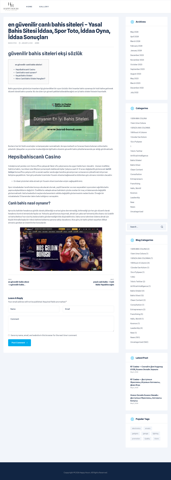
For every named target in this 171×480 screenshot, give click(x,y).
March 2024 (135, 41)
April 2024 (134, 37)
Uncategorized (136, 211)
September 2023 (137, 69)
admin (37, 43)
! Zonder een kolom (138, 137)
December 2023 (137, 55)
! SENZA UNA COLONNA (140, 128)
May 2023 (134, 78)
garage (145, 433)
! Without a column (138, 132)
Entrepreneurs (136, 179)
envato (147, 428)
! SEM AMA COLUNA (138, 118)
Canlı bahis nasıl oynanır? (26, 72)
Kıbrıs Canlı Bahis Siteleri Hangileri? (30, 79)
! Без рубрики (136, 142)
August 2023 (135, 74)
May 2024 (134, 32)
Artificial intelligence (139, 156)
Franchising (135, 184)
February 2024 (136, 46)
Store (156, 439)
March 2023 (135, 83)
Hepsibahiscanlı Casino (25, 69)
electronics (136, 428)
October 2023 (136, 64)
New (132, 202)
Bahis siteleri (136, 160)
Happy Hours (85, 473)
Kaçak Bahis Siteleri (24, 76)
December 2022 (137, 88)
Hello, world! (135, 188)
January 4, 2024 (27, 43)
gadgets (135, 433)
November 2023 (137, 60)
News (132, 207)
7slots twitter (136, 151)
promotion (136, 439)
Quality (147, 439)
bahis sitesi (12, 43)
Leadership (135, 198)
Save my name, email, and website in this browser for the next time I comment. (44, 335)
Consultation (136, 174)
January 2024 (136, 50)
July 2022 (134, 92)
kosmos (133, 193)
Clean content (136, 170)
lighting (155, 433)
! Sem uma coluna (138, 123)
